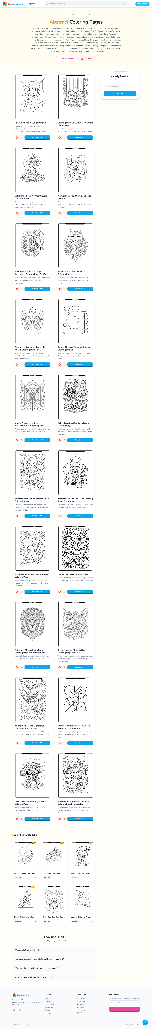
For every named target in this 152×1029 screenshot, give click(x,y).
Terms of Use (49, 1007)
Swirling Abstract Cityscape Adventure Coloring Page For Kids (31, 273)
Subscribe (120, 93)
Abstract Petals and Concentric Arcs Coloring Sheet (32, 500)
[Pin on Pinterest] (17, 137)
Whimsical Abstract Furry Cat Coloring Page (71, 273)
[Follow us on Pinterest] (14, 1010)
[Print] (22, 137)
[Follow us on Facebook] (20, 1010)
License (47, 1010)
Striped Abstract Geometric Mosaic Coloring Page (31, 575)
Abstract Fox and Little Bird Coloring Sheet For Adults (75, 500)
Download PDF (37, 137)
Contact (47, 1001)
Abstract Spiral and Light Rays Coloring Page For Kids (29, 727)
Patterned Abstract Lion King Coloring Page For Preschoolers (30, 651)
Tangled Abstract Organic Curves (73, 574)
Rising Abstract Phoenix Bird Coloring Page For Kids (71, 651)
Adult (71, 15)
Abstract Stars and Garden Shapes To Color (74, 197)
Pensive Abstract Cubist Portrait (30, 122)
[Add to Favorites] (35, 877)
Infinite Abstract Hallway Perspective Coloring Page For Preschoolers (29, 426)
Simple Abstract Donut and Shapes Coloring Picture (74, 348)
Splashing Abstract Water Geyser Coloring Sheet (31, 197)
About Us (48, 998)
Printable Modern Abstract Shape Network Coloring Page (73, 727)
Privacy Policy (49, 1004)
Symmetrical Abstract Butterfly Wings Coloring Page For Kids (30, 348)
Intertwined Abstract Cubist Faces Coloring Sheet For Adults (74, 802)
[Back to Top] (145, 1022)
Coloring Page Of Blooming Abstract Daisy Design (75, 124)
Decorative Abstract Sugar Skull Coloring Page (30, 802)
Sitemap (47, 1013)
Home (63, 15)
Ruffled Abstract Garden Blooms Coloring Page (73, 424)
